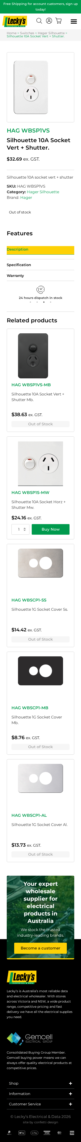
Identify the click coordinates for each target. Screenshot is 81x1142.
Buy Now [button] (51, 529)
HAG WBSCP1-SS (28, 600)
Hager (26, 197)
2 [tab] (37, 302)
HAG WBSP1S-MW (30, 492)
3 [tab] (44, 302)
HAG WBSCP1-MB (29, 707)
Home (11, 33)
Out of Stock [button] (40, 424)
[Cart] (58, 20)
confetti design (46, 1122)
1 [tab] (30, 302)
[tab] (40, 250)
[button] (74, 21)
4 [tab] (50, 302)
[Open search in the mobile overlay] (39, 21)
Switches (27, 33)
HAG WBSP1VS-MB (31, 384)
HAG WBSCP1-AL (29, 815)
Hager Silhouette (51, 33)
